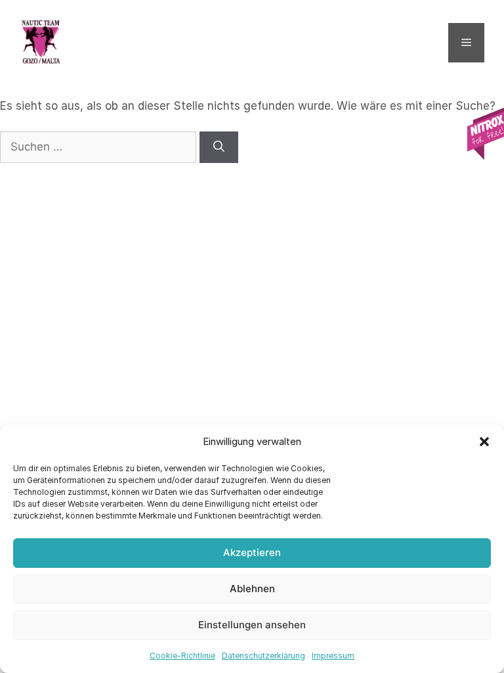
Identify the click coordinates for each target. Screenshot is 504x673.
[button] (484, 441)
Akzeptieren (252, 552)
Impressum (333, 656)
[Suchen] (219, 147)
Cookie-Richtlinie (182, 656)
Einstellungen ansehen (252, 624)
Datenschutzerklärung (263, 656)
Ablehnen (252, 588)
